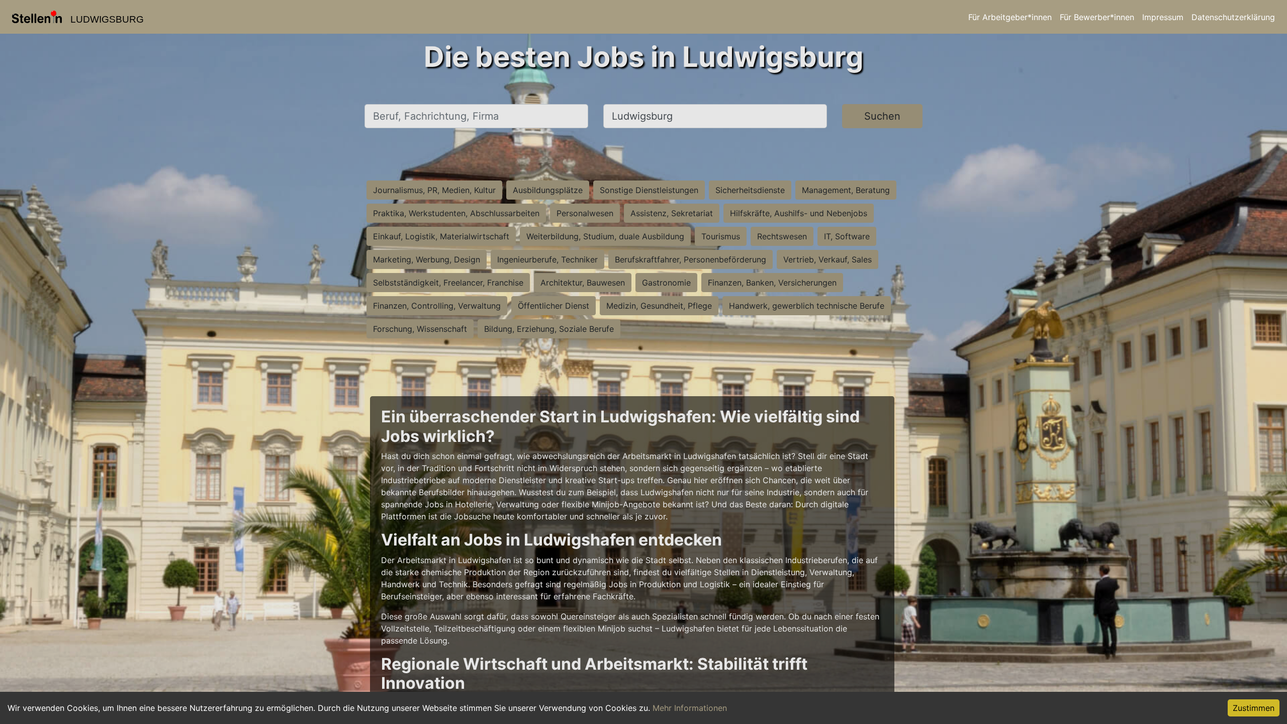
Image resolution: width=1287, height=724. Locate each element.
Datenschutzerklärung (1233, 17)
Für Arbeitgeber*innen (1010, 17)
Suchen (882, 116)
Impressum (1162, 17)
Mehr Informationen (690, 708)
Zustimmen (1253, 708)
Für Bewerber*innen (1097, 17)
